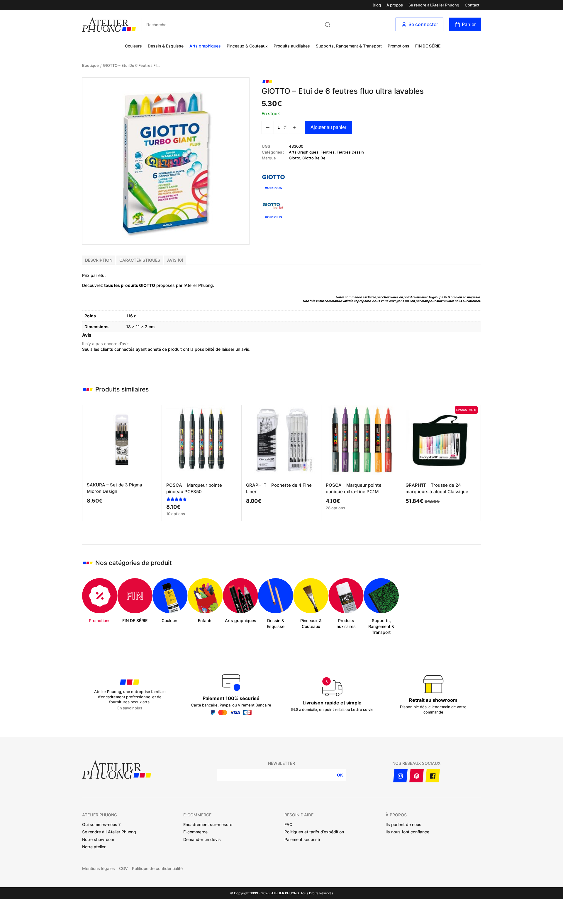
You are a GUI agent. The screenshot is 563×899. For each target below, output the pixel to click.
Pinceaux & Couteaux (247, 45)
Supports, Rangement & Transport (349, 45)
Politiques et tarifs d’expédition (314, 831)
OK (340, 775)
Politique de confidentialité (157, 868)
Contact (472, 5)
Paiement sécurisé (302, 839)
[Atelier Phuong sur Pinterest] (416, 775)
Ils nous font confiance (407, 831)
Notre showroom (98, 839)
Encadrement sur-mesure (207, 824)
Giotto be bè (313, 158)
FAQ (288, 824)
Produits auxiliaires (292, 45)
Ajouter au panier (328, 127)
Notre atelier (94, 846)
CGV (123, 868)
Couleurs (133, 45)
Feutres (327, 152)
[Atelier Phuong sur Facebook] (432, 775)
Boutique (90, 65)
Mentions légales (98, 868)
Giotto (294, 158)
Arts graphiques (205, 45)
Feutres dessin (350, 152)
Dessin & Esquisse (166, 45)
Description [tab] (98, 260)
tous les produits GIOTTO (129, 285)
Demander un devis (202, 839)
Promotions (398, 45)
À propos (394, 5)
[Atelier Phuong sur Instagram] (400, 775)
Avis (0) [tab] (175, 260)
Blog (377, 5)
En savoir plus (129, 708)
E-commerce (195, 831)
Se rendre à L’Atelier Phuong (433, 5)
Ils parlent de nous (403, 824)
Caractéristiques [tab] (139, 260)
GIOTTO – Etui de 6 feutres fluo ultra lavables (132, 65)
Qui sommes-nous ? (101, 824)
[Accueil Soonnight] (109, 24)
